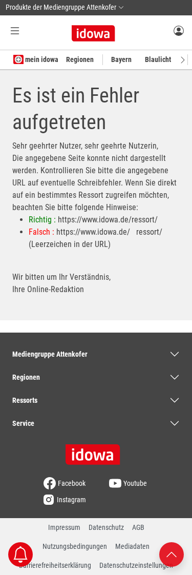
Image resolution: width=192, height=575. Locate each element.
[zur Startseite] (96, 451)
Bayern (121, 59)
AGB (138, 527)
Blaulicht (158, 59)
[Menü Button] (15, 30)
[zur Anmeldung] (179, 30)
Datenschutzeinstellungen (136, 565)
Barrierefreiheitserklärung (55, 565)
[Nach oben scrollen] (171, 554)
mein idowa (41, 59)
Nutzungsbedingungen (74, 546)
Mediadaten (132, 546)
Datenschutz (106, 527)
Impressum (64, 527)
